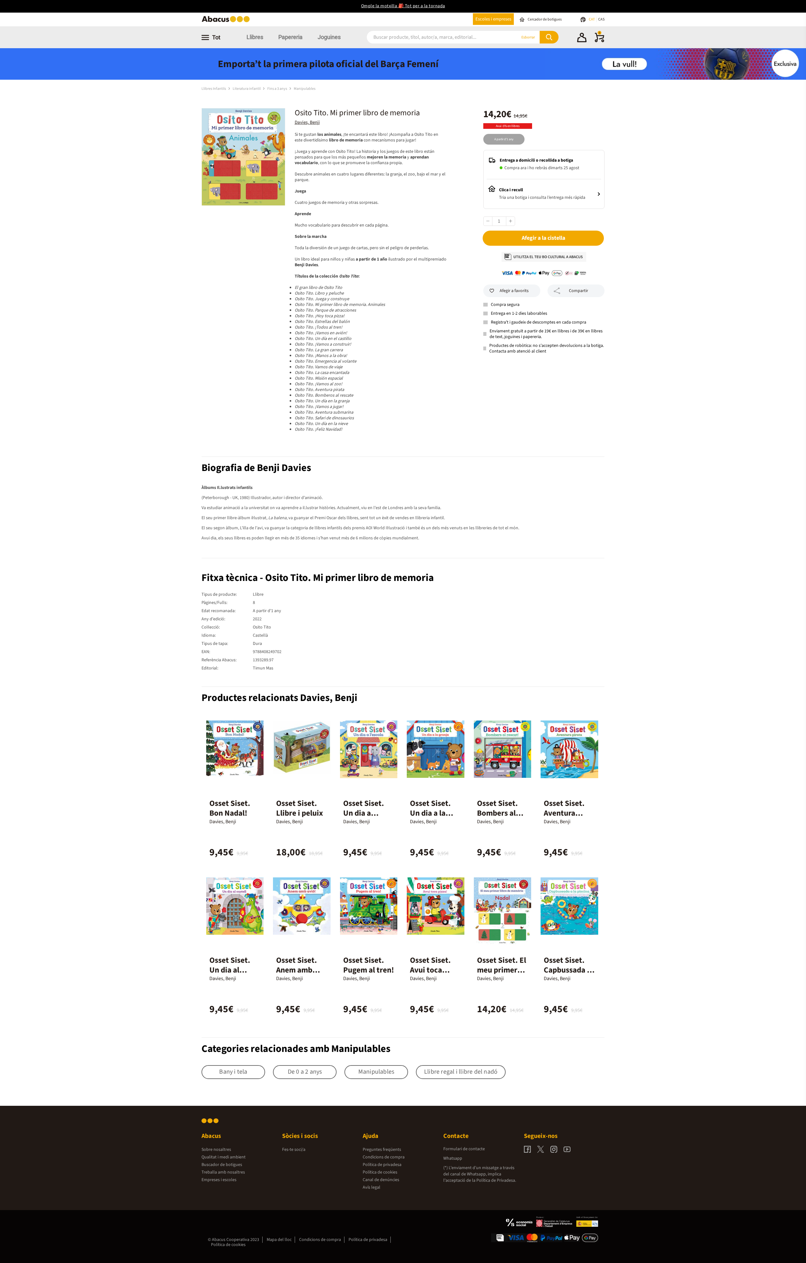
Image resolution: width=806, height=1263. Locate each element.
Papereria (290, 37)
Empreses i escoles (219, 1180)
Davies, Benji (307, 122)
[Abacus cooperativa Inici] (227, 21)
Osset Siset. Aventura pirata (564, 813)
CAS (601, 19)
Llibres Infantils (214, 88)
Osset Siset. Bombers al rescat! (497, 813)
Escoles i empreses (493, 19)
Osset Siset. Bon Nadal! (229, 808)
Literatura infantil (247, 88)
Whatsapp (452, 1158)
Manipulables (304, 88)
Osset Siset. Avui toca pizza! (430, 970)
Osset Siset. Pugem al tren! (368, 965)
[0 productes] (599, 40)
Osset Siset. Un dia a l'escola (363, 813)
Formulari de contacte (464, 1149)
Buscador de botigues (222, 1165)
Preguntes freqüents (382, 1149)
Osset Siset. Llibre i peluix (299, 808)
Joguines (329, 37)
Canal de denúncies (381, 1180)
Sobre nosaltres (216, 1149)
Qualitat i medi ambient (224, 1157)
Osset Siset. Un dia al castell (229, 970)
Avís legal (371, 1187)
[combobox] (434, 37)
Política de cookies (380, 1172)
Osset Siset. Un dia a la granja (430, 813)
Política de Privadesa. (496, 1180)
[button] (582, 38)
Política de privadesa (382, 1165)
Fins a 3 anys (277, 88)
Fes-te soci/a (293, 1149)
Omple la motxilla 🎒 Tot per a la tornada (403, 6)
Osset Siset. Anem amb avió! (296, 970)
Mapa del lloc (279, 1240)
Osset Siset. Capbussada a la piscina (567, 970)
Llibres (255, 37)
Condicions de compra (384, 1157)
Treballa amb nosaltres (223, 1172)
